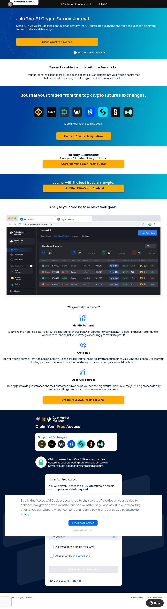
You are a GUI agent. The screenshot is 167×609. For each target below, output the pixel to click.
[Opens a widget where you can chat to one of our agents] (155, 603)
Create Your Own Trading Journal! (83, 400)
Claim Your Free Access (57, 42)
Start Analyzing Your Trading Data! (83, 164)
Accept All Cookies (83, 523)
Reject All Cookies (82, 530)
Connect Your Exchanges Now (83, 136)
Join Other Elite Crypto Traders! (83, 188)
